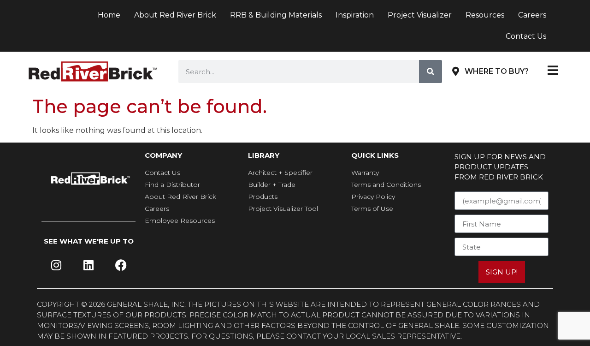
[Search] (430, 71)
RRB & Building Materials (276, 15)
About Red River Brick (175, 15)
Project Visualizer (420, 15)
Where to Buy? (497, 71)
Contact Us (526, 36)
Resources (485, 15)
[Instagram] (56, 265)
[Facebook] (120, 265)
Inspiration (355, 15)
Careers (532, 15)
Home (109, 15)
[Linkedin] (88, 265)
